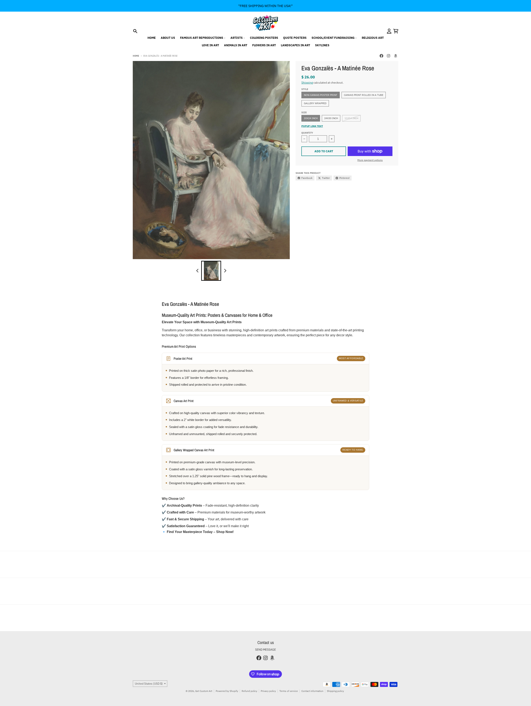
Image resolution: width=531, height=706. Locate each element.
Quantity (307, 132)
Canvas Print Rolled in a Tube (363, 94)
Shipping (307, 82)
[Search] (135, 31)
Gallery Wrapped (315, 103)
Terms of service (288, 691)
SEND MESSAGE (265, 649)
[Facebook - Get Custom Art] (381, 56)
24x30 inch (331, 118)
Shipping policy (335, 691)
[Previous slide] (197, 271)
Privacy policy (268, 691)
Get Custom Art (203, 691)
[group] (211, 271)
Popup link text (312, 126)
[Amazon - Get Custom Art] (395, 56)
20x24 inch (311, 118)
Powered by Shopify (227, 691)
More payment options (370, 160)
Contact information (312, 691)
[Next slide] (225, 271)
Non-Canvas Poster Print (320, 94)
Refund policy (249, 691)
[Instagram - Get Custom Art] (388, 56)
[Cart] (395, 31)
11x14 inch (351, 118)
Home (136, 55)
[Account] (389, 31)
